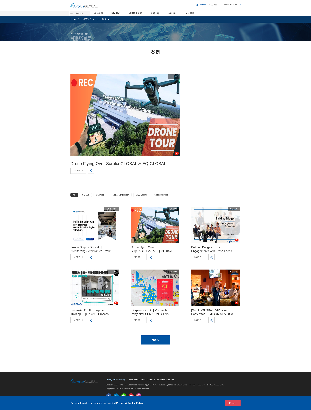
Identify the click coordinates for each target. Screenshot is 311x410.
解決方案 (98, 13)
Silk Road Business (162, 195)
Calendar (202, 5)
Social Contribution (120, 195)
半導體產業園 (135, 13)
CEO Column (141, 195)
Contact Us (227, 5)
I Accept (232, 403)
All (74, 195)
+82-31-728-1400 (198, 385)
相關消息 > (81, 34)
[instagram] (138, 395)
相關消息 (154, 13)
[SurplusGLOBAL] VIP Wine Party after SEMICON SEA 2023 (212, 312)
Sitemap (79, 13)
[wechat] (123, 395)
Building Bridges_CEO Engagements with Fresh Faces (211, 249)
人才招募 (190, 13)
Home (73, 19)
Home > (74, 34)
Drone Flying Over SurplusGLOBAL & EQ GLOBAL (118, 163)
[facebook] (108, 395)
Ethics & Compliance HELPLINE (161, 379)
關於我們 (116, 13)
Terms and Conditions (137, 379)
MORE (77, 170)
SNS (237, 5)
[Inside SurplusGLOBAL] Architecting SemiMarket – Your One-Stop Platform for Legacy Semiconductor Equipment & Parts (90, 249)
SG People (101, 195)
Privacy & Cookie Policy (115, 380)
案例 (104, 19)
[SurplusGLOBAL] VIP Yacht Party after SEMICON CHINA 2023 (149, 312)
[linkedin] (116, 395)
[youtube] (131, 395)
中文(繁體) (213, 5)
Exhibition (172, 13)
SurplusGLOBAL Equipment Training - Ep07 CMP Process (89, 312)
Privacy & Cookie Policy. (129, 403)
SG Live (85, 195)
